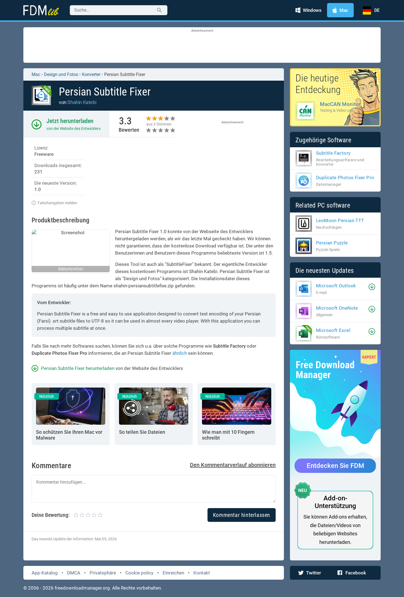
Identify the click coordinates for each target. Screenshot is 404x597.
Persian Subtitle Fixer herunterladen (77, 368)
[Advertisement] (202, 45)
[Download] (372, 286)
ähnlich (179, 353)
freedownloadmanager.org (82, 588)
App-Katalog (45, 573)
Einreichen (173, 573)
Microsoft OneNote (337, 308)
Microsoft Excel (333, 330)
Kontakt (201, 573)
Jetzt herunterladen (69, 121)
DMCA (73, 573)
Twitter (313, 573)
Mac (36, 74)
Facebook (355, 573)
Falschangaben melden (57, 203)
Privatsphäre (103, 573)
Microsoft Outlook (336, 285)
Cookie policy (139, 573)
